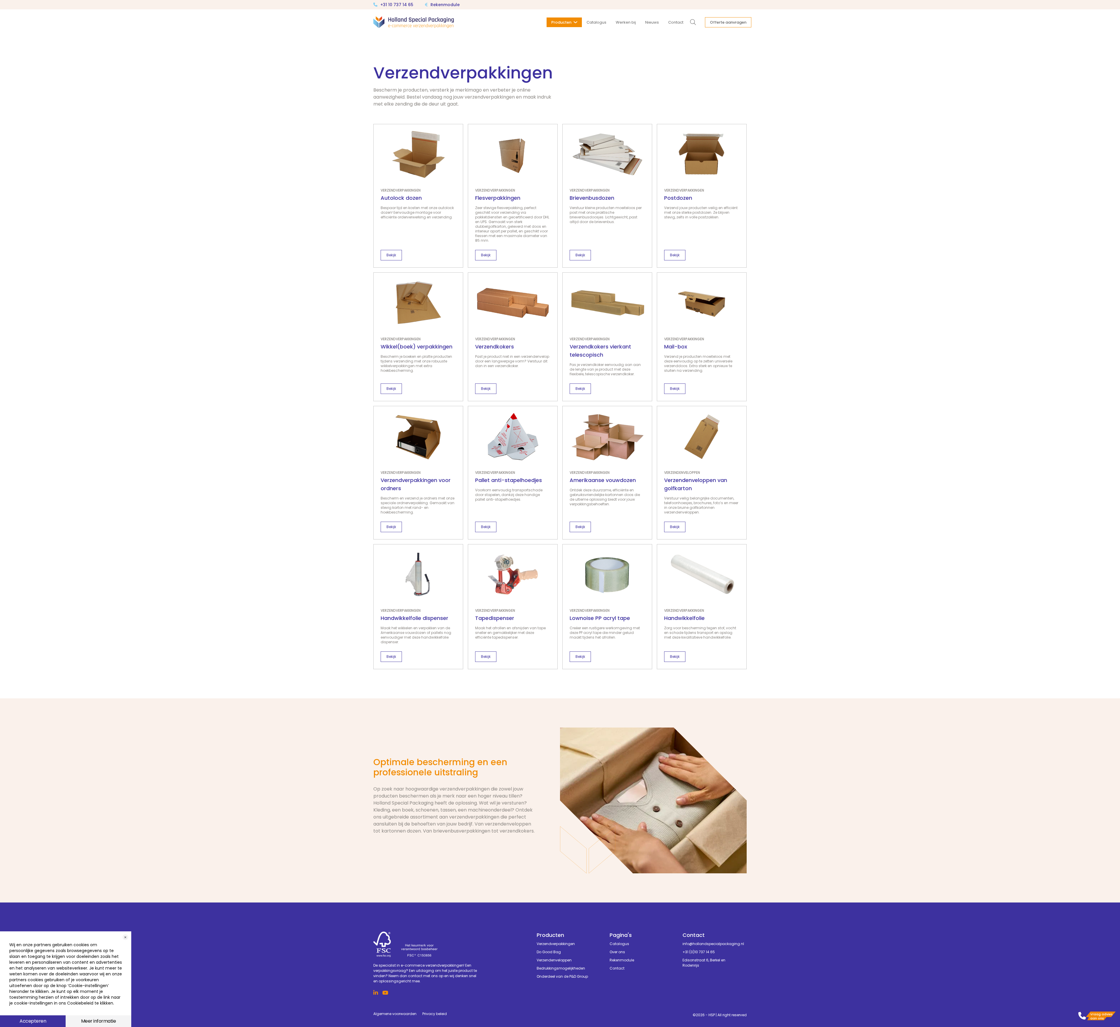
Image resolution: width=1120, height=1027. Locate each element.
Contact (617, 968)
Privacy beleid (434, 1013)
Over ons (617, 951)
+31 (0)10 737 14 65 (698, 951)
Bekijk (391, 255)
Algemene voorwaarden (394, 1013)
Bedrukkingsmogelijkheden (561, 968)
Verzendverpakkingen (556, 943)
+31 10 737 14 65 (396, 5)
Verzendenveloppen (554, 960)
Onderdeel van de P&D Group (562, 976)
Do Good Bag (549, 951)
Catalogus (619, 943)
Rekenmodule (445, 5)
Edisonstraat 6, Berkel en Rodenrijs (703, 963)
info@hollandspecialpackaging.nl (710, 943)
